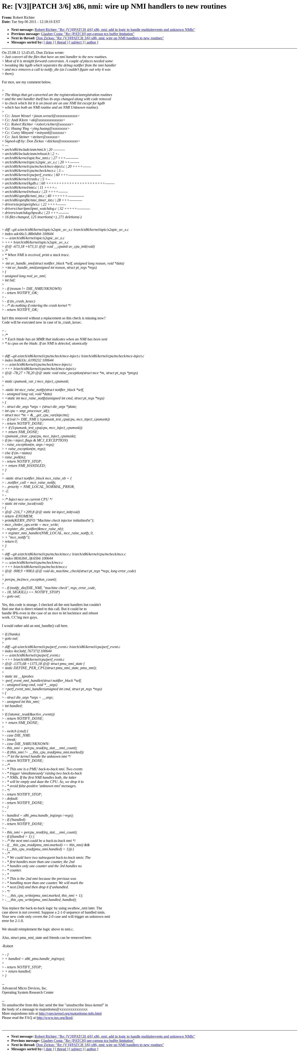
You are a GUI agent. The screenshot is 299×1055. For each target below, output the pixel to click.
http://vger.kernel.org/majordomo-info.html (70, 1013)
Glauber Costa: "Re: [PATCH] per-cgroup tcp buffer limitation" (88, 34)
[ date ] (49, 42)
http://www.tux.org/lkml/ (55, 1018)
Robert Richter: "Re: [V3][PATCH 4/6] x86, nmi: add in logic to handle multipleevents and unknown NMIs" (115, 30)
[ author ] (91, 42)
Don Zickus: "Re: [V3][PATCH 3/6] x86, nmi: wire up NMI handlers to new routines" (100, 38)
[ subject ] (76, 42)
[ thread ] (61, 42)
